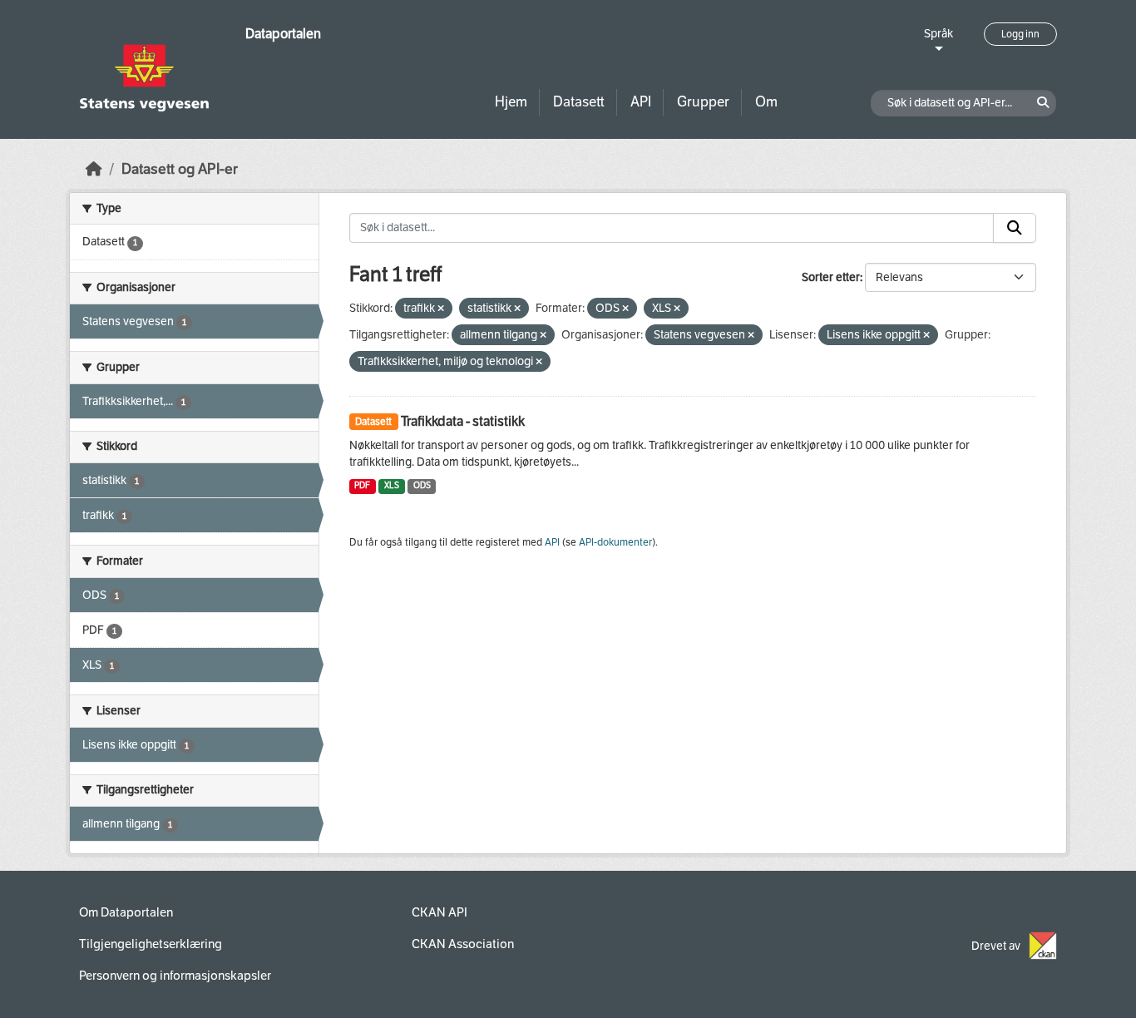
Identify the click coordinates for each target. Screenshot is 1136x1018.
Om (766, 102)
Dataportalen (283, 34)
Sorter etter (831, 277)
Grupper (703, 102)
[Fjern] (440, 309)
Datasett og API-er (179, 169)
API (640, 102)
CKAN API (439, 912)
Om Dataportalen (126, 912)
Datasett (579, 102)
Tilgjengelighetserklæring (150, 943)
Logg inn (1020, 34)
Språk (938, 34)
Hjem (511, 102)
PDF (362, 485)
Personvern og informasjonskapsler (175, 975)
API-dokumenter (615, 542)
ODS (422, 485)
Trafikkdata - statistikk (463, 421)
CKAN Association (463, 943)
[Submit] (1014, 228)
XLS (391, 485)
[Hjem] (94, 169)
